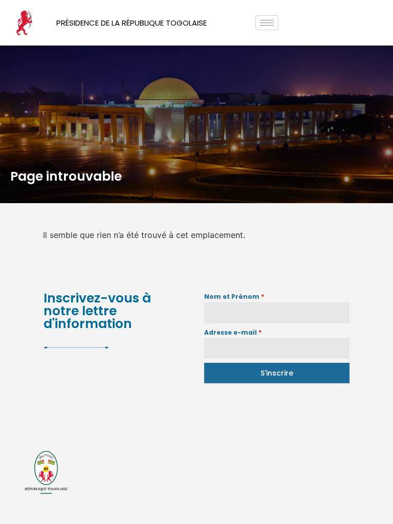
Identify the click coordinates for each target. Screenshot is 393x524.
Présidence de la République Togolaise (131, 22)
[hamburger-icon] (266, 22)
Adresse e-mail (232, 332)
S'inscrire (276, 373)
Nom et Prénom (234, 296)
